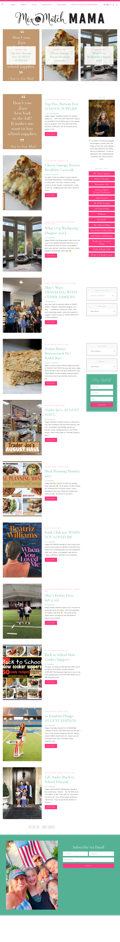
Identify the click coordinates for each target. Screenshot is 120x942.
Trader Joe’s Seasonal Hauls (101, 242)
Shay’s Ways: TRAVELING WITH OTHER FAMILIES (61, 292)
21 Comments (50, 238)
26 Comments (50, 605)
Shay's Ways (55, 283)
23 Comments (50, 542)
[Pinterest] (111, 2)
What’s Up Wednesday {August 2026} (99, 56)
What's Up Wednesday (68, 222)
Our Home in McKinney (102, 236)
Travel (61, 283)
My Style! (102, 219)
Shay (54, 711)
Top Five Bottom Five (52, 99)
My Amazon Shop (102, 225)
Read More (51, 134)
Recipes (102, 361)
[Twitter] (108, 2)
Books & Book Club (101, 249)
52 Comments (50, 725)
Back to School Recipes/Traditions (101, 191)
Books (47, 528)
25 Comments (50, 302)
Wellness (60, 772)
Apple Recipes (101, 198)
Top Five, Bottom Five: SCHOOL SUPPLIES (21, 56)
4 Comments (49, 664)
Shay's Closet (55, 222)
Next (51, 827)
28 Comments (50, 419)
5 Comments (49, 481)
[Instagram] (114, 2)
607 (44, 827)
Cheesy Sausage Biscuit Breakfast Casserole (60, 56)
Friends (47, 283)
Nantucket (48, 711)
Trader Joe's (49, 405)
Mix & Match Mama (60, 18)
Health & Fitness (50, 772)
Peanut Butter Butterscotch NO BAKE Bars (58, 353)
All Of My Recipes (51, 160)
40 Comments (50, 786)
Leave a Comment (51, 113)
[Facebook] (105, 2)
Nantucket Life (101, 184)
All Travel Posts (102, 208)
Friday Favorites (56, 589)
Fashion (47, 222)
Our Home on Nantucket (102, 230)
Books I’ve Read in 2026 (101, 255)
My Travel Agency (102, 173)
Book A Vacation (101, 179)
